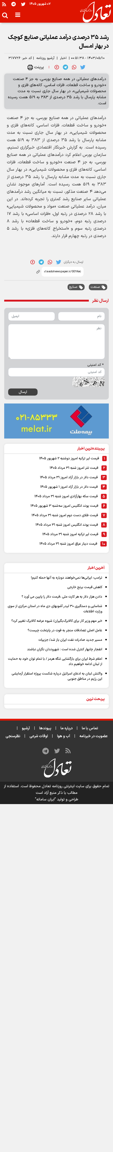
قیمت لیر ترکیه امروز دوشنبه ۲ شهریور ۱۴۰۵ (69, 458)
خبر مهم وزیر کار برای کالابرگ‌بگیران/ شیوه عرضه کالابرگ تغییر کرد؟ (56, 621)
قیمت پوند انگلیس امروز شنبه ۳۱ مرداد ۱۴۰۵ (66, 525)
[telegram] (65, 67)
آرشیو (26, 728)
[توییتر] (23, 4)
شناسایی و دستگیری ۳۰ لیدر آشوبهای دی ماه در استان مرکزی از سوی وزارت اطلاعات (55, 609)
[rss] (4, 4)
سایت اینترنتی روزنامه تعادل (63, 786)
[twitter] (82, 67)
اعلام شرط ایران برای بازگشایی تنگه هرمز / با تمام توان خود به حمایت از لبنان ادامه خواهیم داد (55, 661)
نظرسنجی (13, 736)
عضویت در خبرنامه (93, 736)
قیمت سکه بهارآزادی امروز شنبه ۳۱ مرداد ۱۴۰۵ (66, 496)
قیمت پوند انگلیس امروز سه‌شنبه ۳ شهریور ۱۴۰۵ (64, 506)
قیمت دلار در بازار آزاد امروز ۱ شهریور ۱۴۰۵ (69, 487)
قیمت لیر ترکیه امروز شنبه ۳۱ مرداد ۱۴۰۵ (70, 534)
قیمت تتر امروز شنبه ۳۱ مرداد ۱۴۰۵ (74, 468)
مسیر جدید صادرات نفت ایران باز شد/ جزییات (70, 640)
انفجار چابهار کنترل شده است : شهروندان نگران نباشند (64, 649)
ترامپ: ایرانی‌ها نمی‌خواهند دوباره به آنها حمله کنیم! (66, 577)
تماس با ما (90, 728)
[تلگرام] (13, 4)
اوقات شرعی (38, 736)
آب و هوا (63, 736)
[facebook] (56, 67)
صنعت (95, 287)
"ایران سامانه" (45, 799)
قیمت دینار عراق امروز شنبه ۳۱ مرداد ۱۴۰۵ (68, 544)
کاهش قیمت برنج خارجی (84, 587)
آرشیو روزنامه (45, 58)
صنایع (73, 287)
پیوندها (45, 728)
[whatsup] (74, 67)
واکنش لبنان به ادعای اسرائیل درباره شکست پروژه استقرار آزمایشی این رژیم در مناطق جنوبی (57, 676)
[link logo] (93, 12)
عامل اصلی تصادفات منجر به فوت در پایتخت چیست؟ (65, 630)
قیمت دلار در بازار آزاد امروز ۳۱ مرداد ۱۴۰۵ (69, 477)
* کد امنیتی (95, 365)
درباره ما (66, 728)
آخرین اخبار (96, 568)
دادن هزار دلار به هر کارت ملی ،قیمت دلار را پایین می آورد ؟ (62, 596)
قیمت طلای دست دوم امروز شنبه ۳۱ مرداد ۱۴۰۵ (65, 515)
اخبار (63, 58)
